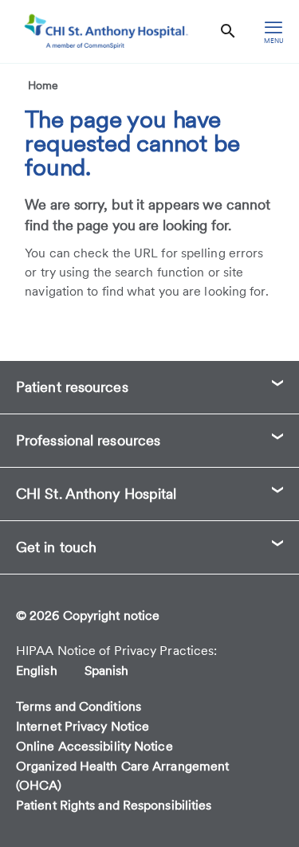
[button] (149, 387)
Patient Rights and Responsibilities (114, 805)
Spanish (107, 670)
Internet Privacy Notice (82, 726)
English (36, 670)
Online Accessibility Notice (94, 746)
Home (43, 85)
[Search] (228, 31)
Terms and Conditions (78, 706)
